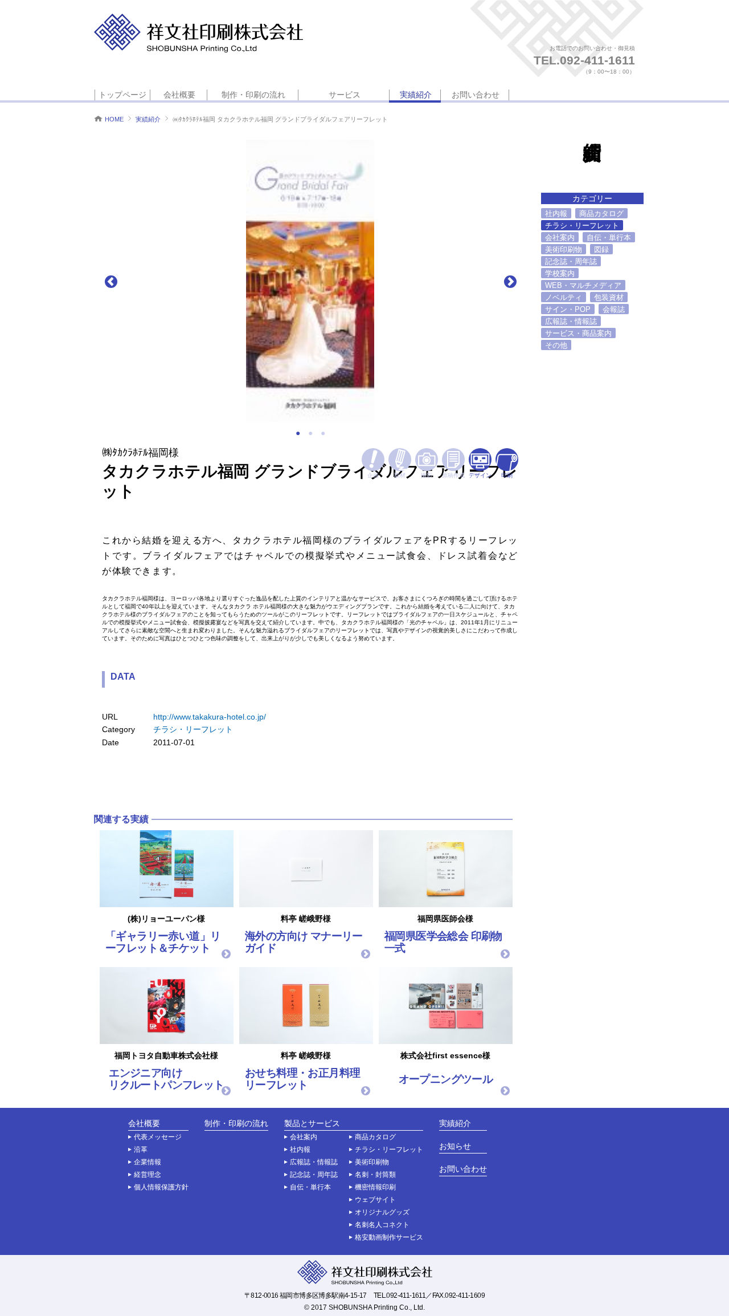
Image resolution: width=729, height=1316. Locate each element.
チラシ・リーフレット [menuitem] (389, 1149)
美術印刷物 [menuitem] (372, 1162)
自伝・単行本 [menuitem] (310, 1187)
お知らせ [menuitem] (455, 1146)
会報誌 (614, 309)
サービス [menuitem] (345, 94)
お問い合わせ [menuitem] (475, 94)
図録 (601, 249)
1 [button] (298, 433)
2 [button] (310, 433)
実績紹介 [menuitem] (416, 94)
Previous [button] (110, 281)
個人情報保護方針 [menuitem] (161, 1187)
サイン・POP (568, 309)
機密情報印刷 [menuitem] (375, 1187)
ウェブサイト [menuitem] (375, 1200)
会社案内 (560, 237)
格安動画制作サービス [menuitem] (389, 1237)
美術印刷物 (563, 249)
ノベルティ (563, 297)
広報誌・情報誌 (571, 321)
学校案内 (560, 273)
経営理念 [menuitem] (147, 1175)
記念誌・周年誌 (571, 261)
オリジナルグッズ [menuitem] (382, 1212)
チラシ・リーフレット (193, 729)
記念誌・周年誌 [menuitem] (314, 1175)
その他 (556, 345)
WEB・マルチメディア (583, 285)
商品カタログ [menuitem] (375, 1137)
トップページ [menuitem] (122, 94)
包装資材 (609, 297)
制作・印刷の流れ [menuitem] (253, 94)
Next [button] (509, 281)
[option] (310, 281)
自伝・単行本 (609, 237)
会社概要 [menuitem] (179, 94)
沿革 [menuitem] (141, 1149)
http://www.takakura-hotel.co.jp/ (209, 716)
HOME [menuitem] (114, 119)
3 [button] (323, 433)
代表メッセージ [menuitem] (158, 1137)
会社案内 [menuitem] (303, 1137)
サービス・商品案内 (578, 333)
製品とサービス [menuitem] (312, 1123)
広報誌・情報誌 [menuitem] (314, 1162)
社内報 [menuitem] (300, 1149)
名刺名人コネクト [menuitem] (382, 1225)
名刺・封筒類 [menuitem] (375, 1175)
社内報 (556, 213)
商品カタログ (601, 213)
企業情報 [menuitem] (147, 1162)
